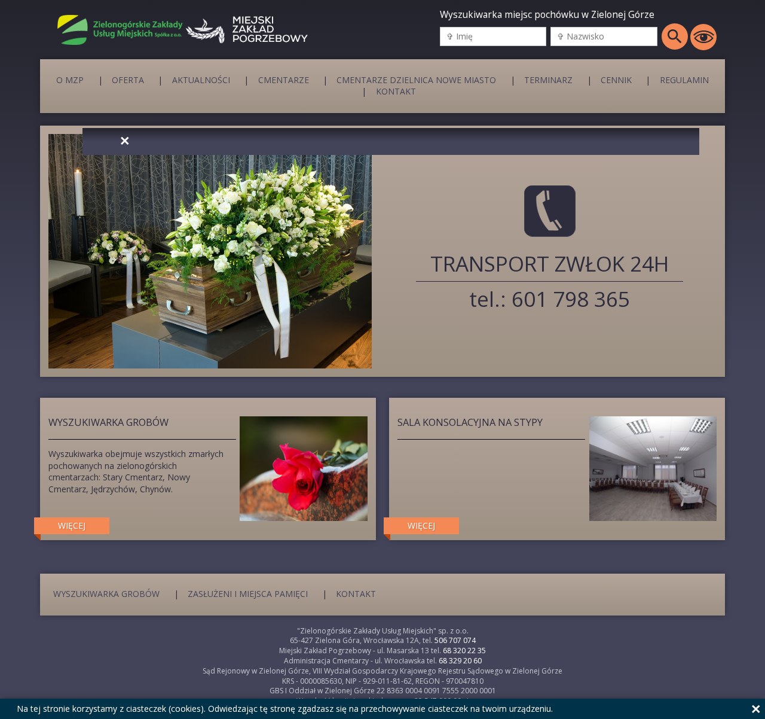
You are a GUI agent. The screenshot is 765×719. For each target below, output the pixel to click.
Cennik (616, 79)
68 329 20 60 (460, 661)
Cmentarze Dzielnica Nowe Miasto (416, 79)
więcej (71, 525)
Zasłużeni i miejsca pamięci (248, 594)
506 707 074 (455, 640)
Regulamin (684, 79)
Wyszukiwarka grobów (106, 594)
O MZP (70, 79)
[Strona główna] (116, 29)
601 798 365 (571, 299)
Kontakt (396, 91)
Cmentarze (283, 79)
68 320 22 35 (464, 650)
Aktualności (201, 79)
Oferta (128, 79)
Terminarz (548, 79)
